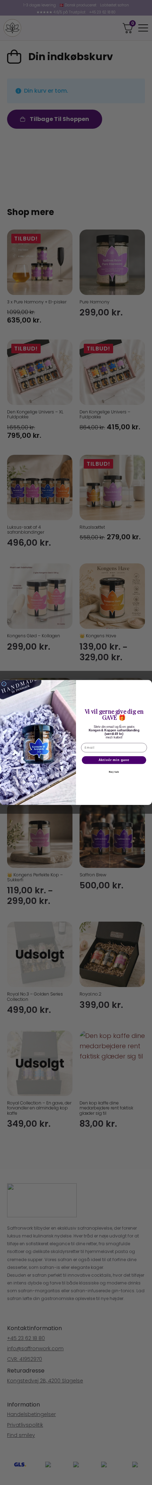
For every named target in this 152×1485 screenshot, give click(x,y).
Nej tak (114, 772)
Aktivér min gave (114, 760)
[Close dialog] (4, 684)
